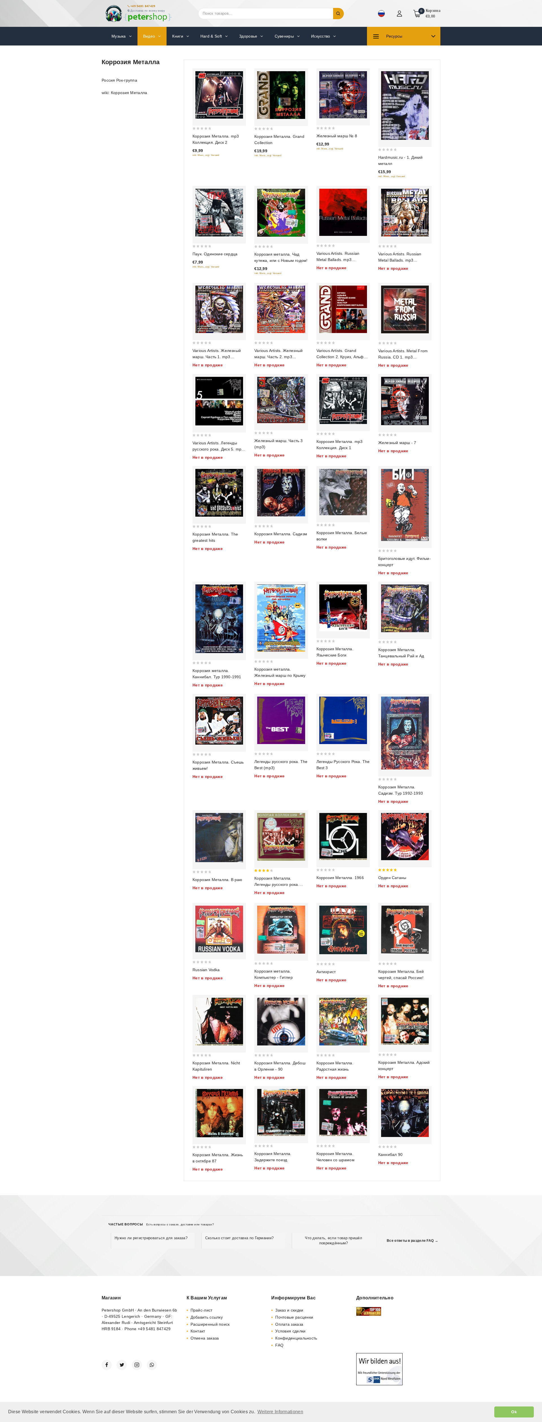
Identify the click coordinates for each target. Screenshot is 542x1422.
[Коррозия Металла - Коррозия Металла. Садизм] (281, 492)
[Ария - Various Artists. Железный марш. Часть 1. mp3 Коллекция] (219, 309)
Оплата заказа (289, 1324)
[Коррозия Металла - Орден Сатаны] (405, 836)
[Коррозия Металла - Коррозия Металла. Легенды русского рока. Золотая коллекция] (281, 837)
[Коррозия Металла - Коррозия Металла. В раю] (219, 837)
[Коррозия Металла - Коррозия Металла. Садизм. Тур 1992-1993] (405, 733)
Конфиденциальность (296, 1338)
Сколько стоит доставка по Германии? (239, 1238)
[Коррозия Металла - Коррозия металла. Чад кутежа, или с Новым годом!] (281, 213)
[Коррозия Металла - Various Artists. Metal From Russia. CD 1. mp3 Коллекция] (405, 309)
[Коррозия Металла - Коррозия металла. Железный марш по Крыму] (281, 618)
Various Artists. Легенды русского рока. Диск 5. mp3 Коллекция (218, 449)
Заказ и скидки (289, 1310)
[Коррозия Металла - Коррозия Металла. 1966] (343, 836)
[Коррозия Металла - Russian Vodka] (219, 929)
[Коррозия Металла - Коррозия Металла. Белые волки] (343, 492)
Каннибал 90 (390, 1154)
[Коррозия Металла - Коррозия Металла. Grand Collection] (281, 95)
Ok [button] (514, 1412)
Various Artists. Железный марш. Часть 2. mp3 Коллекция (278, 356)
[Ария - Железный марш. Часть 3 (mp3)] (281, 400)
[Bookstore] (138, 13)
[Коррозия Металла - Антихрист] (343, 930)
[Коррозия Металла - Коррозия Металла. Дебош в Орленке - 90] (281, 1021)
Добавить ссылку (207, 1317)
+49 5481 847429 (143, 6)
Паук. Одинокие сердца (215, 254)
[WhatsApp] (152, 1365)
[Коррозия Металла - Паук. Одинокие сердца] (219, 212)
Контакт (198, 1331)
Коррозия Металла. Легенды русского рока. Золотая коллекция (276, 884)
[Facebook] (107, 1365)
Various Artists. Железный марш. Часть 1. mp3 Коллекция (217, 356)
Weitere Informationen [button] (280, 1411)
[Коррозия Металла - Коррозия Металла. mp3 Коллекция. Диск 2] (219, 95)
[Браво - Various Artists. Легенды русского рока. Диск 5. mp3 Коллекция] (219, 401)
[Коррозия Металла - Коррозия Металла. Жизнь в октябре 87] (219, 1113)
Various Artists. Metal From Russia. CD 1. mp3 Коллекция (403, 357)
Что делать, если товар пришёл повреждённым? (333, 1240)
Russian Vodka (206, 969)
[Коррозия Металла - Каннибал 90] (405, 1113)
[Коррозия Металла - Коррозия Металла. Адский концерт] (405, 1021)
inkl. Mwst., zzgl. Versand (206, 155)
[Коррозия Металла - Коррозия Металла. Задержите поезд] (281, 1112)
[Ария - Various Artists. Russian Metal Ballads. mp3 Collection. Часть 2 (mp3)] (405, 212)
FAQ (279, 1345)
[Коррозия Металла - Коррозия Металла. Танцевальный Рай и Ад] (405, 608)
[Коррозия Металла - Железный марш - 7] (405, 401)
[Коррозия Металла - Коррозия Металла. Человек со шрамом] (343, 1112)
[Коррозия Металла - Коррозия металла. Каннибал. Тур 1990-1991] (219, 618)
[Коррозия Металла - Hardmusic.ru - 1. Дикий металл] (405, 105)
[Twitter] (122, 1365)
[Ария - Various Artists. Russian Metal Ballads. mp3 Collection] (343, 212)
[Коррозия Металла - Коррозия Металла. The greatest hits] (219, 493)
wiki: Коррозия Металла (124, 92)
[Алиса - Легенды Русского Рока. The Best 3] (343, 720)
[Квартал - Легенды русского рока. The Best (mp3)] (281, 720)
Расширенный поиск (210, 1324)
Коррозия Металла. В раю (217, 879)
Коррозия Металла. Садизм (280, 534)
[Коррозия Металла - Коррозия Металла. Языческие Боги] (343, 607)
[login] (400, 14)
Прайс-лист (202, 1310)
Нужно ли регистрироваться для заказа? (151, 1238)
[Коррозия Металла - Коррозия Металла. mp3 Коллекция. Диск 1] (343, 400)
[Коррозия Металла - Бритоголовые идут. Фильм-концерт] (405, 505)
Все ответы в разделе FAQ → (412, 1241)
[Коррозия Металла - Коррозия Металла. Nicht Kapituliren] (219, 1021)
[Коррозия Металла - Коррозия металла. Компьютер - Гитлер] (281, 929)
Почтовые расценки (294, 1317)
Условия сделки (290, 1331)
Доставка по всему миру (147, 10)
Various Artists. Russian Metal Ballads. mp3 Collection (338, 259)
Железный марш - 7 (397, 442)
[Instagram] (137, 1365)
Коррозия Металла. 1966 (340, 877)
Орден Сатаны (392, 877)
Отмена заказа (205, 1338)
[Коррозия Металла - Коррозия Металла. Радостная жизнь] (343, 1021)
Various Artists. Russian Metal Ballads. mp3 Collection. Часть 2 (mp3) (401, 260)
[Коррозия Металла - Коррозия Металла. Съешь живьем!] (219, 721)
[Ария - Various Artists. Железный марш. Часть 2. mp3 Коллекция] (281, 309)
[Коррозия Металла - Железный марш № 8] (343, 94)
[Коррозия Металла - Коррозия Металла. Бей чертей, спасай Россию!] (405, 930)
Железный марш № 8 (336, 136)
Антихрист (326, 971)
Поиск (338, 13)
